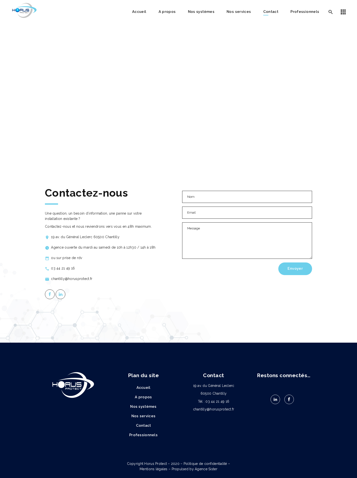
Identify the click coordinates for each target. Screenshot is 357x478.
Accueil (143, 387)
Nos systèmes (143, 406)
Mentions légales (153, 469)
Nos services (143, 416)
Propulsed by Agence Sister (194, 469)
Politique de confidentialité (205, 464)
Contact (143, 425)
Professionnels (143, 435)
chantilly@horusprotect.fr (213, 409)
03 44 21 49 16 (217, 401)
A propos (143, 397)
